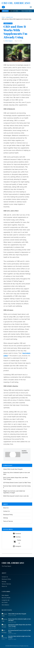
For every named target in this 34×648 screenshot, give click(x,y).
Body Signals (5, 595)
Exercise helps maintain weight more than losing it (19, 637)
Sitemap (5, 518)
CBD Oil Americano (16, 3)
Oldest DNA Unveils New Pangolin (13, 469)
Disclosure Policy (8, 514)
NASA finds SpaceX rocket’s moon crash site (16, 496)
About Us (5, 508)
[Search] (3, 7)
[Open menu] (30, 7)
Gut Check (4, 602)
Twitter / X (19, 541)
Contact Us (6, 511)
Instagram (18, 546)
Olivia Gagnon (9, 41)
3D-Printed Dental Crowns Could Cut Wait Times (17, 482)
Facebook (18, 533)
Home (3, 17)
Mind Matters (5, 605)
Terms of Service (8, 521)
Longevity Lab (9, 17)
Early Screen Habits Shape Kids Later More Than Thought (19, 625)
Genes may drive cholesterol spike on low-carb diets (19, 619)
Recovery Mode (6, 597)
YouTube (18, 537)
